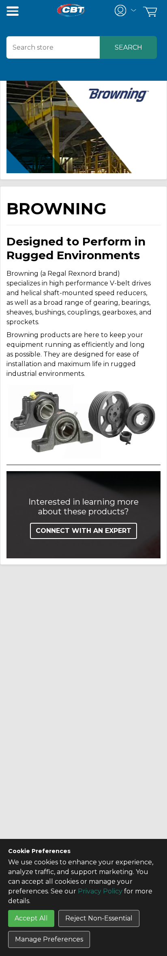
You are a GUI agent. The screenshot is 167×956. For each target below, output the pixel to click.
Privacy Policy (100, 891)
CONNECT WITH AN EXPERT (83, 531)
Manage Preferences (49, 939)
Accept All (31, 918)
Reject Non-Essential (99, 918)
